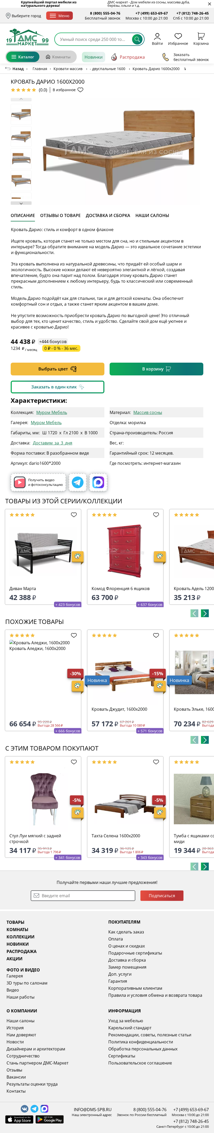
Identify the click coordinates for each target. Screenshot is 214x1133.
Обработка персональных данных (142, 1049)
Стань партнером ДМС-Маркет (37, 1063)
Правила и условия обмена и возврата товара (155, 995)
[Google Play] (49, 1119)
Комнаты (61, 56)
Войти (157, 43)
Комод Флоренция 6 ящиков (121, 588)
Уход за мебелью (125, 1021)
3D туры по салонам (27, 983)
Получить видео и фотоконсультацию (45, 482)
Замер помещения (127, 967)
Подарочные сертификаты (135, 953)
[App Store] (19, 1119)
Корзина (201, 43)
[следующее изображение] (21, 203)
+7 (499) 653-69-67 (151, 13)
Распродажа (132, 57)
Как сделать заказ (126, 932)
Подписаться (162, 896)
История (15, 1028)
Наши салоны (20, 1021)
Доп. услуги (120, 974)
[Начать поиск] (137, 39)
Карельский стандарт (129, 1028)
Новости (15, 1042)
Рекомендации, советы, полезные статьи (149, 1035)
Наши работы (20, 997)
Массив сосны (147, 412)
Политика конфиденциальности (140, 1042)
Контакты (16, 1091)
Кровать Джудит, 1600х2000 (119, 709)
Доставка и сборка (127, 960)
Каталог (26, 56)
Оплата (115, 939)
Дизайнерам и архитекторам (36, 1049)
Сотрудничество (23, 1056)
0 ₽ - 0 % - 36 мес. (61, 348)
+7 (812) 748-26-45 (192, 13)
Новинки (94, 57)
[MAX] (98, 482)
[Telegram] (78, 482)
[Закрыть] (209, 4)
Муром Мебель (51, 412)
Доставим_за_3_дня (52, 443)
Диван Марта (22, 588)
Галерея (15, 976)
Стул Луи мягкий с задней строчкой (35, 838)
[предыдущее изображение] (21, 99)
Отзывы (14, 1070)
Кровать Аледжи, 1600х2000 (37, 648)
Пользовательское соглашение (140, 1063)
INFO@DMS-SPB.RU (93, 1109)
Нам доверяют (21, 1035)
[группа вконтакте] (24, 1109)
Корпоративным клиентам (135, 988)
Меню (63, 15)
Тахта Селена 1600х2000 (116, 836)
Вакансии (16, 1077)
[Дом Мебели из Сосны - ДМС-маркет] (27, 37)
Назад (18, 68)
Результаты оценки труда (32, 1084)
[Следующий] (205, 613)
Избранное (178, 43)
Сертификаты (121, 1056)
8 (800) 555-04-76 (105, 13)
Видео (13, 990)
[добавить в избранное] (73, 515)
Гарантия (117, 981)
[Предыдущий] (194, 613)
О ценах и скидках (126, 946)
